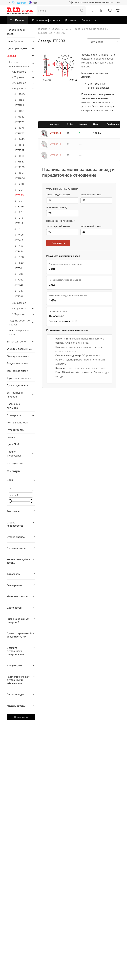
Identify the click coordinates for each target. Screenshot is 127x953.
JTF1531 (19, 150)
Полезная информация (46, 20)
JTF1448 (19, 139)
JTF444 (19, 251)
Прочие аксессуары (14, 453)
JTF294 (19, 200)
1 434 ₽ (97, 133)
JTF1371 (19, 127)
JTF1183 (19, 105)
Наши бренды (15, 41)
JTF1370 (19, 122)
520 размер (19, 82)
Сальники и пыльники (14, 405)
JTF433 (19, 245)
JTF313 (19, 217)
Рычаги (11, 437)
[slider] (10, 500)
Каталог (20, 20)
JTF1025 (20, 94)
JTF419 (19, 240)
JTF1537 (19, 161)
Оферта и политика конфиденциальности (91, 2)
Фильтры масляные (18, 356)
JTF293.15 (55, 144)
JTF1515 (19, 144)
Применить (21, 717)
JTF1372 (19, 133)
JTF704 (19, 268)
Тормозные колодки (19, 378)
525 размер (45, 32)
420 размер (19, 71)
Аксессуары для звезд (19, 332)
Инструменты (15, 463)
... (67, 28)
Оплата (86, 20)
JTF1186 (19, 111)
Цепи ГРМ (13, 444)
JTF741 (19, 285)
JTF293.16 (55, 155)
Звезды (56, 28)
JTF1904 (20, 178)
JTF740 (19, 279)
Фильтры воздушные (19, 348)
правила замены (103, 110)
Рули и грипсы (15, 429)
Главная (42, 28)
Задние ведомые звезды (19, 322)
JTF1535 (19, 156)
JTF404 (19, 229)
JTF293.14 (55, 133)
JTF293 (19, 195)
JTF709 (19, 274)
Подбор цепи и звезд (16, 31)
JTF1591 (19, 172)
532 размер (19, 308)
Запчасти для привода (15, 394)
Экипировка (14, 415)
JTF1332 (19, 116)
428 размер (19, 77)
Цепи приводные (17, 48)
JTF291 (19, 189)
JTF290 (19, 184)
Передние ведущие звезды (89, 28)
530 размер (19, 302)
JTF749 (19, 290)
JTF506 (19, 257)
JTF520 (19, 262)
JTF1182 (19, 99)
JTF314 (19, 223)
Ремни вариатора (17, 422)
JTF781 (19, 296)
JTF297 (19, 212)
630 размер (19, 314)
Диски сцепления (17, 385)
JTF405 (19, 234)
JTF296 (19, 206)
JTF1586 (20, 167)
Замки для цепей (17, 341)
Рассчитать (58, 243)
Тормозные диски (17, 370)
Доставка (70, 20)
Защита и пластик (17, 363)
